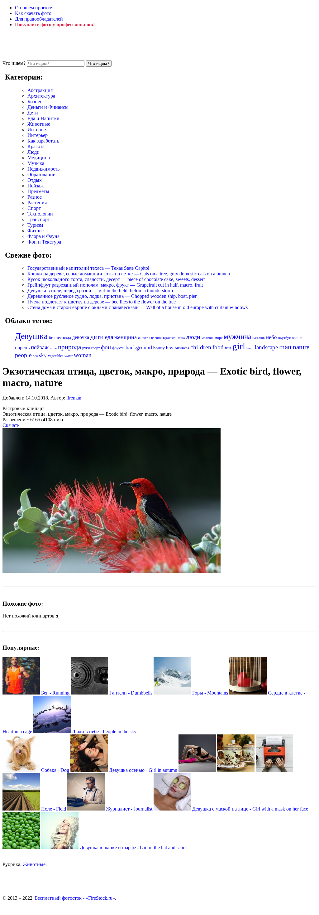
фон (106, 347)
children (200, 347)
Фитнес (35, 230)
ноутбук (284, 338)
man (285, 347)
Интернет (37, 129)
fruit (228, 348)
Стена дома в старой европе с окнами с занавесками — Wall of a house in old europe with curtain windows (137, 307)
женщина (125, 337)
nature (301, 347)
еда (109, 337)
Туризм (35, 225)
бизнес (55, 337)
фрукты (118, 348)
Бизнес (34, 101)
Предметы (38, 191)
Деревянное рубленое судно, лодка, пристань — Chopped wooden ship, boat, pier (112, 296)
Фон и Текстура (44, 241)
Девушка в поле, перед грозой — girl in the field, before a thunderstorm (100, 290)
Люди (33, 152)
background (139, 347)
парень (22, 348)
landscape (266, 347)
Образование (41, 174)
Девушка (31, 336)
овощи (297, 338)
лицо (181, 338)
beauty (159, 348)
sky (43, 355)
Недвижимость (43, 169)
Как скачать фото (33, 13)
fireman (73, 397)
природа (69, 347)
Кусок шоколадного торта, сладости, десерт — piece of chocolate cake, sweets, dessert (116, 279)
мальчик (207, 338)
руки (86, 348)
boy (170, 347)
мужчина (237, 337)
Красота (36, 146)
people (23, 354)
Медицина (38, 157)
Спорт (34, 208)
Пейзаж (35, 185)
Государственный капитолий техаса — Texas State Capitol (88, 268)
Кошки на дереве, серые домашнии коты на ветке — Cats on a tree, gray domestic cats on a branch (128, 273)
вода (67, 338)
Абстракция (40, 90)
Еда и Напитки (43, 118)
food (218, 347)
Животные (38, 124)
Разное (34, 197)
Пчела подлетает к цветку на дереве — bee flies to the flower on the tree (101, 301)
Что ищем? (14, 63)
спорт (95, 348)
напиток (258, 338)
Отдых (34, 180)
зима (158, 338)
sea (35, 356)
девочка (80, 337)
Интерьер (37, 135)
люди (193, 336)
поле (53, 348)
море (218, 338)
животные (146, 338)
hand (250, 348)
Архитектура (41, 96)
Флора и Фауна (43, 236)
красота (170, 337)
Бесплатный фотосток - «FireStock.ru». (75, 898)
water (68, 356)
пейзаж (40, 347)
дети (97, 337)
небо (271, 337)
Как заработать (43, 140)
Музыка (35, 163)
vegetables (55, 356)
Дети (32, 112)
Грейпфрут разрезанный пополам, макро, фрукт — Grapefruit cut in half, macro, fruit (115, 285)
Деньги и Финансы (48, 107)
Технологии (40, 213)
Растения (37, 202)
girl (238, 346)
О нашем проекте (33, 7)
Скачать (10, 425)
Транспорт (38, 219)
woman (83, 355)
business (182, 348)
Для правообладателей (39, 19)
